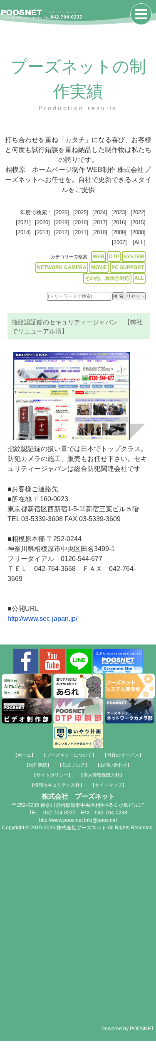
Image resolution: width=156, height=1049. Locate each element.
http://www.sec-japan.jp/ (42, 618)
